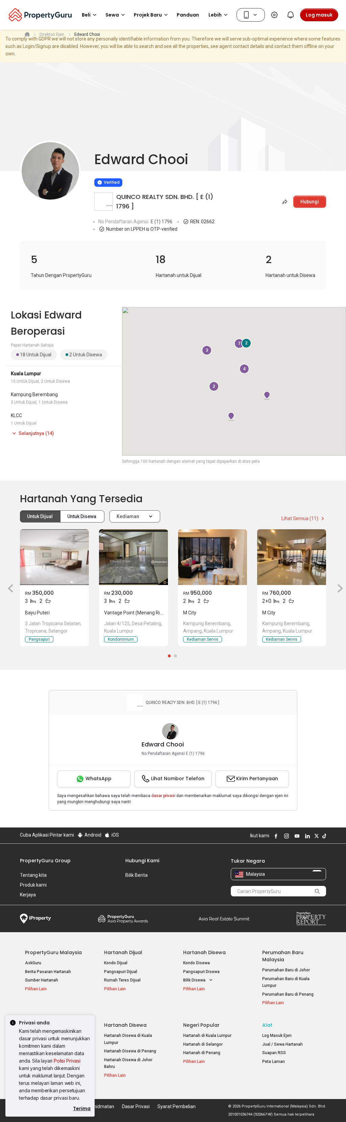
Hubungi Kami (142, 860)
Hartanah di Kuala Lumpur (207, 1035)
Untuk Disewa (82, 516)
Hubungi (309, 201)
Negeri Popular (201, 1025)
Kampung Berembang (34, 394)
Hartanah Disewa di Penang (130, 1051)
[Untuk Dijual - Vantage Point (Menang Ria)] (133, 557)
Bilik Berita (136, 875)
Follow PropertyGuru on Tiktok (323, 836)
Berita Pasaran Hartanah (48, 971)
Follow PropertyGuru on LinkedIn (306, 836)
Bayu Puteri (37, 612)
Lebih (215, 14)
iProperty (35, 919)
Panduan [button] (188, 14)
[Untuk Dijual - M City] (212, 557)
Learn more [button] (86, 165)
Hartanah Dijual (123, 952)
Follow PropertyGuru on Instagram (285, 836)
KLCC (16, 415)
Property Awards (123, 919)
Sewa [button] (112, 14)
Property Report (311, 918)
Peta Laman (273, 1061)
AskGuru (33, 963)
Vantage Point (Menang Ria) (134, 612)
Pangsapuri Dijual (120, 971)
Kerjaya (28, 894)
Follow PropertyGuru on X (315, 836)
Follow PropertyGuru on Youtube (296, 836)
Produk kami (33, 885)
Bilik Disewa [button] (194, 980)
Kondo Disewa (196, 963)
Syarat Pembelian (176, 1106)
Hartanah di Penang (201, 1052)
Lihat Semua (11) (300, 518)
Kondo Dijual (115, 963)
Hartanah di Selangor (203, 1044)
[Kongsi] (284, 201)
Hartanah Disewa (204, 952)
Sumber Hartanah (41, 980)
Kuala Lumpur (26, 373)
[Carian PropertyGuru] (317, 891)
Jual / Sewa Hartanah (282, 1044)
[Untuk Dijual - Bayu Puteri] (54, 557)
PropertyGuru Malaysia (53, 952)
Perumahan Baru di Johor (286, 970)
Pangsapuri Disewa (201, 971)
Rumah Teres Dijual (122, 980)
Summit (224, 919)
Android (92, 835)
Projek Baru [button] (148, 14)
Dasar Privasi (136, 1106)
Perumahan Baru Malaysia (282, 956)
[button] (8, 588)
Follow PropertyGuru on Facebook (275, 836)
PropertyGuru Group (45, 860)
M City (189, 612)
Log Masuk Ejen (277, 1035)
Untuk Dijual (40, 516)
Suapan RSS (274, 1052)
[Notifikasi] (290, 15)
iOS (114, 835)
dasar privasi (163, 795)
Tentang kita (33, 875)
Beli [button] (86, 14)
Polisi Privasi (67, 1061)
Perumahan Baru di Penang (288, 994)
